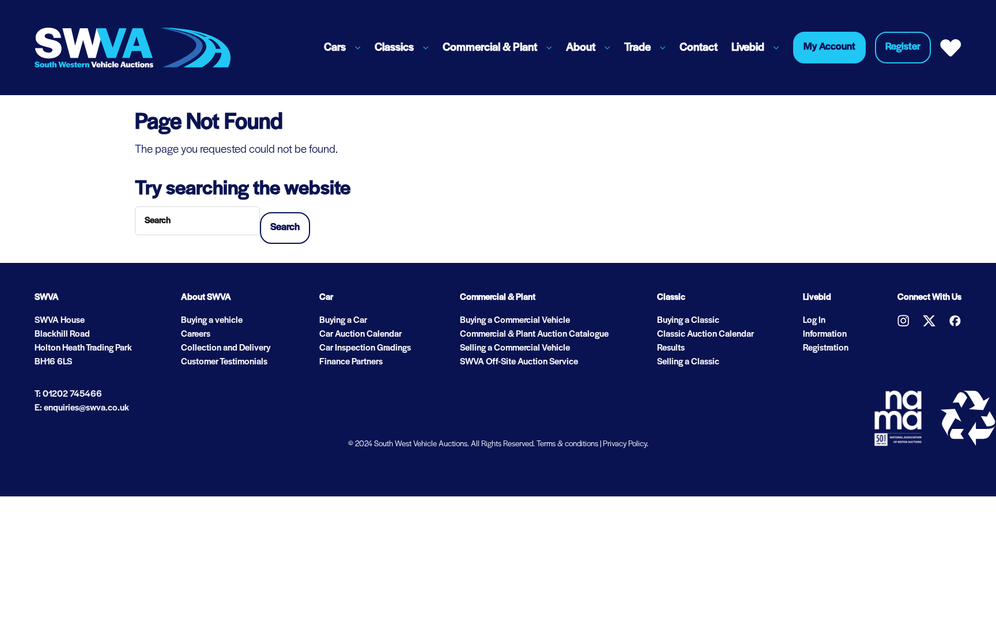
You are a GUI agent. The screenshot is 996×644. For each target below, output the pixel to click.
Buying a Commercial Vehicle (515, 320)
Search (285, 228)
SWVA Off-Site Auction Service (519, 362)
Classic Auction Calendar (705, 334)
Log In (814, 320)
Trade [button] (637, 48)
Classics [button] (394, 48)
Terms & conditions (567, 444)
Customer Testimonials (224, 362)
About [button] (580, 48)
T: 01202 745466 (68, 394)
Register (902, 47)
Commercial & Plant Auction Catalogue (534, 334)
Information (825, 334)
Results (671, 348)
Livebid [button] (747, 48)
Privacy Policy (625, 444)
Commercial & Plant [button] (490, 48)
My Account (829, 47)
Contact (699, 48)
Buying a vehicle (212, 320)
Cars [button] (335, 48)
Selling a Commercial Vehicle (515, 348)
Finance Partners (351, 362)
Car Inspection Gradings (365, 348)
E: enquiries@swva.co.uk (82, 408)
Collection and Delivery (225, 348)
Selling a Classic (688, 362)
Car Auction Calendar (360, 334)
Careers (195, 334)
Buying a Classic (688, 320)
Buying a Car (343, 320)
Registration (825, 348)
